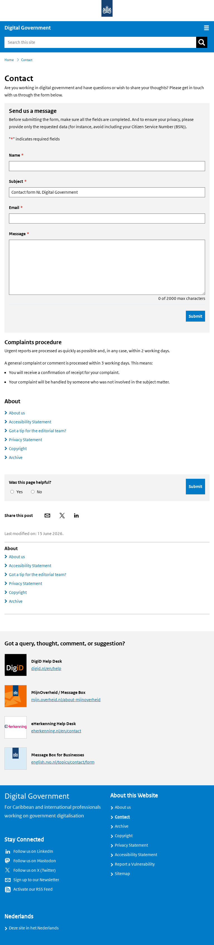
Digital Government (27, 28)
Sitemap (122, 873)
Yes (18, 491)
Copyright (18, 448)
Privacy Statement (25, 439)
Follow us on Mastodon (34, 860)
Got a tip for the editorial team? (37, 430)
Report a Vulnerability (135, 864)
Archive (16, 457)
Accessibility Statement (30, 421)
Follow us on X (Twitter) (34, 870)
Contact (122, 816)
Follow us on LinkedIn (33, 851)
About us (17, 413)
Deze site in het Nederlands (34, 928)
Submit (195, 316)
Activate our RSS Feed (33, 889)
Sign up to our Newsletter (36, 879)
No (38, 491)
